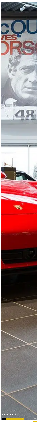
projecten (35, 0)
